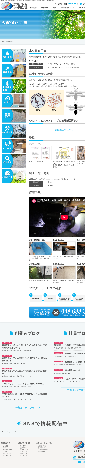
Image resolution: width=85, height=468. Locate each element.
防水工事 (23, 446)
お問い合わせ (7, 453)
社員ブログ (41, 448)
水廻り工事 (23, 451)
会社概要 (5, 446)
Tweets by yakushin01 (9, 432)
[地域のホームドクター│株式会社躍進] (14, 9)
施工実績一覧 (7, 455)
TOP (3, 41)
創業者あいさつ (8, 450)
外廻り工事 (23, 453)
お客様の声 (41, 451)
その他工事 (23, 455)
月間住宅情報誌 (43, 450)
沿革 (4, 448)
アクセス (5, 451)
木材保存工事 (24, 450)
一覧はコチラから (24, 407)
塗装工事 (23, 448)
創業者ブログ (42, 446)
